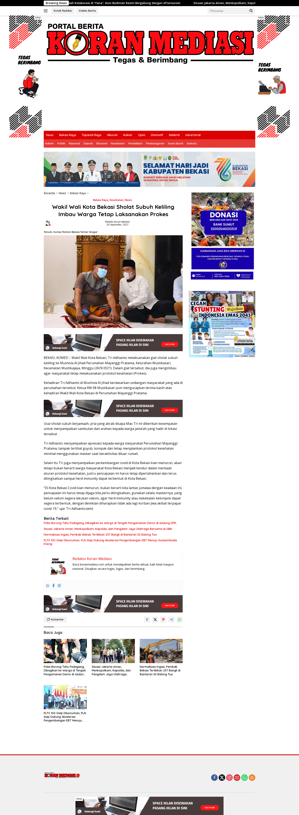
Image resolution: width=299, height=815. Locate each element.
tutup (38, 17)
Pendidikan (135, 143)
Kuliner (127, 135)
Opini (141, 135)
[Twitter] (222, 777)
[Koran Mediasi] (149, 42)
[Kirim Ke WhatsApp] (180, 620)
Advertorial (193, 135)
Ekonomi (101, 143)
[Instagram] (59, 586)
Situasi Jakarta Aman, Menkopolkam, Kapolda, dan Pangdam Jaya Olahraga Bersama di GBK (176, 3)
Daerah (88, 143)
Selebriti (174, 135)
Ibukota (191, 143)
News (49, 135)
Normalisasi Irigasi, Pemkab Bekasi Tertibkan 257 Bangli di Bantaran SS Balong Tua (100, 534)
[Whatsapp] (48, 586)
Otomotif (157, 135)
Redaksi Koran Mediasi (117, 221)
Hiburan (112, 135)
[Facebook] (53, 586)
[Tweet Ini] (155, 620)
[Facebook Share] (147, 620)
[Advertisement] (166, 100)
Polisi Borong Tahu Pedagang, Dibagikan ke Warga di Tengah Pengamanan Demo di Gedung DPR (110, 523)
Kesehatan (118, 143)
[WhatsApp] (244, 777)
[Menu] (46, 10)
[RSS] (252, 777)
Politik (61, 143)
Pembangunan (155, 143)
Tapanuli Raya (91, 135)
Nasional (74, 143)
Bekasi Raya (67, 135)
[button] (251, 10)
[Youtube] (237, 777)
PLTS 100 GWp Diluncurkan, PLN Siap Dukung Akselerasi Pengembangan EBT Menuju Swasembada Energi (110, 542)
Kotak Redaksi (63, 10)
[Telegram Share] (171, 620)
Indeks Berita (87, 10)
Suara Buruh (175, 143)
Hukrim (49, 143)
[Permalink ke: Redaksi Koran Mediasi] (48, 223)
